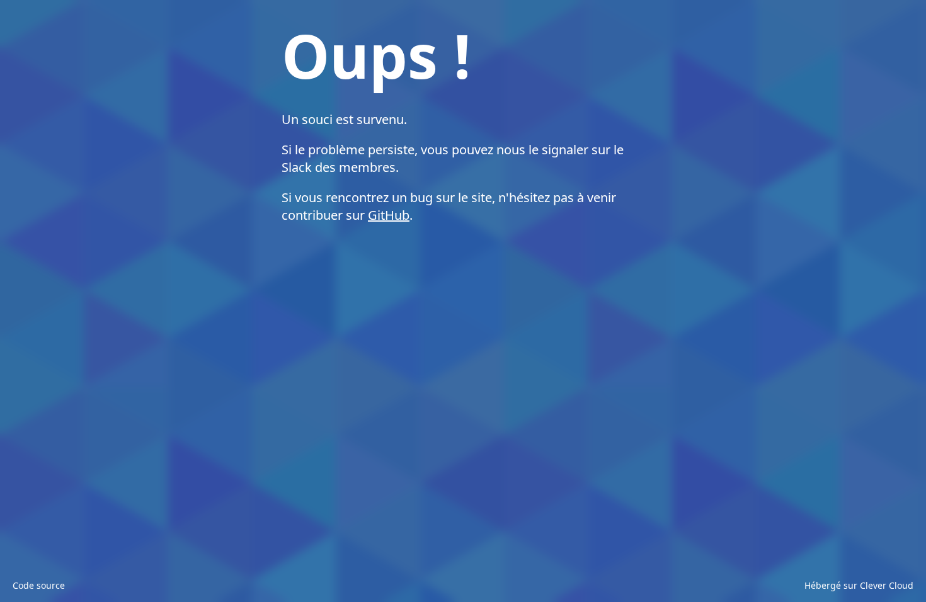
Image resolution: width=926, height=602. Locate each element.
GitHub (388, 215)
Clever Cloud (886, 585)
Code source (39, 585)
